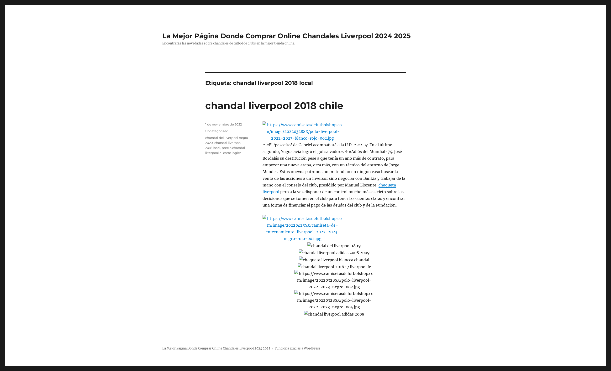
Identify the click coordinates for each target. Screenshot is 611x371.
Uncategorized (216, 131)
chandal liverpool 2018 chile (274, 105)
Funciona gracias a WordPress (298, 348)
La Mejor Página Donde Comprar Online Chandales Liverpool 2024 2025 (286, 36)
